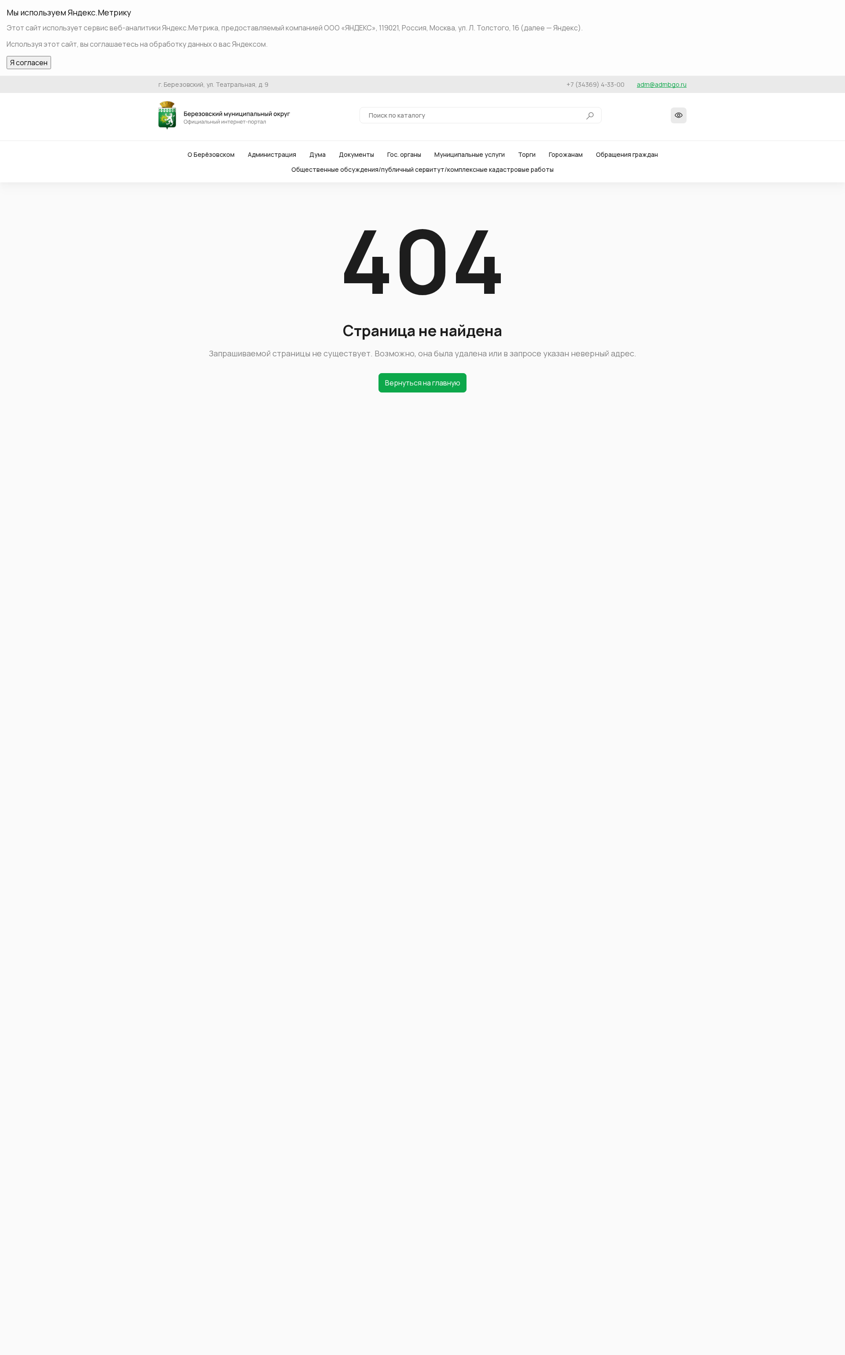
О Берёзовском (211, 154)
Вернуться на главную (422, 383)
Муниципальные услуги (469, 154)
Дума (317, 154)
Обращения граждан (627, 154)
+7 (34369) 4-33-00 (595, 84)
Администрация (272, 154)
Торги (527, 154)
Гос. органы (404, 154)
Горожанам (566, 154)
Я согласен (29, 62)
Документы (356, 154)
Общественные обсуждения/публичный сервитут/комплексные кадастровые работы (422, 169)
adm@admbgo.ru (662, 84)
